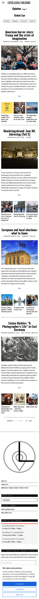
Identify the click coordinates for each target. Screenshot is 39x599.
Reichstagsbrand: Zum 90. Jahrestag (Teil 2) (20, 132)
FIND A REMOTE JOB (6, 513)
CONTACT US (4, 484)
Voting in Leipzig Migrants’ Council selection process (6, 309)
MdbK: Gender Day (31, 407)
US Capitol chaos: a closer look (19, 308)
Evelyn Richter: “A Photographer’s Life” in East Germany (19, 326)
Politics (24, 21)
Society (32, 21)
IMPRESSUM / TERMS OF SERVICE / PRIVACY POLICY (14, 488)
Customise (19, 589)
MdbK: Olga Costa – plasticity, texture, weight (19, 409)
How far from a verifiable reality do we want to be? (19, 117)
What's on (35, 333)
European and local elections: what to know (20, 231)
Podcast (15, 21)
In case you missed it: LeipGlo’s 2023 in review (32, 216)
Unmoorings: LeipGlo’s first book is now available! (5, 118)
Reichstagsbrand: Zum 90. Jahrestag (19, 215)
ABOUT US (4, 481)
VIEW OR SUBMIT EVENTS (7, 509)
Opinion (27, 41)
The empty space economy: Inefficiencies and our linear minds (31, 118)
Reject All (19, 595)
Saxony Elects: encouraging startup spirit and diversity (31, 310)
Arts (22, 333)
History (6, 21)
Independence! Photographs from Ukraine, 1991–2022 (6, 410)
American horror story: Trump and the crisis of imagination (19, 35)
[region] (19, 582)
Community (25, 236)
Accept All (20, 584)
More (19, 96)
